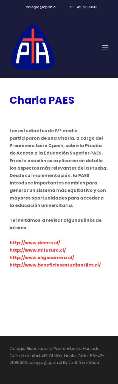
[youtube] (59, 13)
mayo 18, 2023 (25, 114)
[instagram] (68, 13)
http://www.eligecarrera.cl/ (42, 257)
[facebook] (49, 13)
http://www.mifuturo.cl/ (38, 250)
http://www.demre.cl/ (35, 243)
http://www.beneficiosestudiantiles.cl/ (55, 265)
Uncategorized (65, 114)
